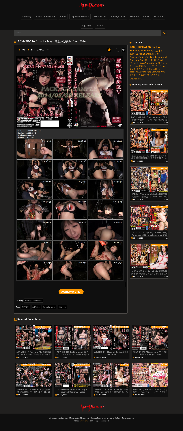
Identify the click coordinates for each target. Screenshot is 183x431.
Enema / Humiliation (45, 16)
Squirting (86, 25)
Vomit (63, 16)
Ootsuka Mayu (49, 307)
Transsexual (161, 57)
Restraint (134, 72)
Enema (164, 63)
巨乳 (141, 66)
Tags (97, 421)
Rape (149, 50)
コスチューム (142, 69)
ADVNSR (25, 307)
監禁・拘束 (146, 75)
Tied (160, 60)
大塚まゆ (62, 307)
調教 (132, 54)
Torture (99, 25)
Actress (147, 66)
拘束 (149, 72)
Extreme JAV (100, 16)
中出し (153, 60)
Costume (156, 72)
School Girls (154, 69)
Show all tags (135, 79)
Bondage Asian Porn (33, 300)
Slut (138, 75)
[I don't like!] (123, 50)
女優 (158, 63)
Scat (143, 50)
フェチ (133, 69)
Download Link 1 (71, 291)
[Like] (109, 50)
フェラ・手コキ (159, 66)
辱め (163, 72)
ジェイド (134, 63)
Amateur (142, 72)
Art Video (36, 307)
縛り (147, 60)
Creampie (134, 66)
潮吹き (133, 75)
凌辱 (151, 54)
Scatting (26, 16)
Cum (142, 60)
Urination (158, 16)
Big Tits (150, 57)
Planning (134, 57)
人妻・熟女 (157, 75)
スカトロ (158, 50)
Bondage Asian (118, 16)
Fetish (146, 16)
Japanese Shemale (80, 16)
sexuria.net (105, 421)
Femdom (134, 16)
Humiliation (144, 47)
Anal (132, 46)
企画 (156, 54)
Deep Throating (147, 63)
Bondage (134, 50)
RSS (91, 421)
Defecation (142, 54)
